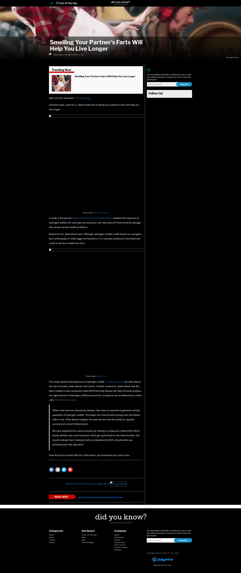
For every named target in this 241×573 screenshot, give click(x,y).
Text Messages (88, 542)
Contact (117, 540)
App (83, 540)
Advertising (119, 537)
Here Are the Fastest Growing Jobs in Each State (100, 497)
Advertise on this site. (162, 565)
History (52, 542)
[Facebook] (172, 3)
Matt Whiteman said (65, 399)
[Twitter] (177, 3)
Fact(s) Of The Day (89, 535)
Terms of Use (119, 545)
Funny (51, 537)
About (116, 535)
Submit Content (120, 547)
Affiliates (118, 550)
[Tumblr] (186, 3)
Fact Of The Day (68, 3)
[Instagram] (181, 3)
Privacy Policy (119, 542)
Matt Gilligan (59, 55)
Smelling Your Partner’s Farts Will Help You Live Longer (105, 76)
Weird (51, 535)
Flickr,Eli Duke (101, 376)
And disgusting (82, 98)
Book (84, 537)
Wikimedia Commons (101, 213)
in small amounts (114, 381)
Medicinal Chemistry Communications (92, 217)
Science (52, 540)
